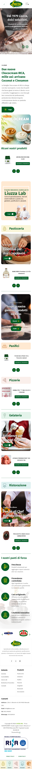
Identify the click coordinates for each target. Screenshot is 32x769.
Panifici (15, 328)
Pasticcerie (20, 673)
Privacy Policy (10, 756)
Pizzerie (15, 321)
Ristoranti (20, 688)
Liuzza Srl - (20, 723)
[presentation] (14, 171)
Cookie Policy (22, 756)
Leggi (10, 109)
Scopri (9, 214)
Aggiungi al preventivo (23, 163)
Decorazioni (20, 692)
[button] (2, 634)
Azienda (3, 674)
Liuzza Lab (4, 680)
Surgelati (19, 685)
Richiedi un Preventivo (7, 683)
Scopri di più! (23, 42)
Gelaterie (20, 676)
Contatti (3, 686)
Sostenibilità (5, 677)
